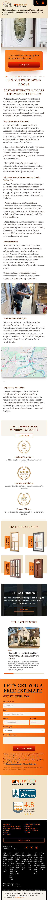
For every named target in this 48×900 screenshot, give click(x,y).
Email (5, 710)
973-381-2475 (23, 867)
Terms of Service (16, 770)
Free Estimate (24, 840)
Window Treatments (12, 828)
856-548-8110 (11, 877)
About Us (7, 824)
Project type (7, 727)
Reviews (6, 835)
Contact (28, 826)
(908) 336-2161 (29, 867)
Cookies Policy (19, 897)
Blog (5, 832)
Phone (5, 718)
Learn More (24, 436)
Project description (10, 735)
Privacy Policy (28, 764)
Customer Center (32, 824)
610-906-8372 (17, 871)
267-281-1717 (4, 869)
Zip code (33, 718)
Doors (6, 830)
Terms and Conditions (13, 764)
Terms (27, 832)
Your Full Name (8, 702)
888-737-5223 (37, 3)
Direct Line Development (12, 886)
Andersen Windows (11, 826)
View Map (24, 609)
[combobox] (24, 731)
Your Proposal (32, 828)
